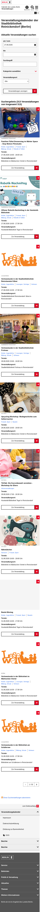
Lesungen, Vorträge (22, 284)
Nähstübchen (6, 550)
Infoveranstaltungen (7, 488)
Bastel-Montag (7, 612)
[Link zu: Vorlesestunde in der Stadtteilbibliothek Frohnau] (20, 329)
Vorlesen (34, 284)
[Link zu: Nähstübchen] (20, 531)
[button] (36, 13)
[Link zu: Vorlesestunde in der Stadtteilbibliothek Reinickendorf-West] (20, 260)
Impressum (7, 818)
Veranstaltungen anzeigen (17, 91)
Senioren (4, 552)
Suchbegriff (7, 60)
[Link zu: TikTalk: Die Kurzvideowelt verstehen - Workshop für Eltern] (20, 464)
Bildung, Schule (6, 149)
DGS (7, 835)
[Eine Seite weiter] (36, 784)
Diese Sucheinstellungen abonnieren (16, 798)
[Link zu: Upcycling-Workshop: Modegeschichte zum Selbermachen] (20, 398)
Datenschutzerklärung (11, 823)
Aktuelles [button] (5, 883)
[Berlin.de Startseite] (6, 2)
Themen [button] (4, 889)
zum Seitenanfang (29, 806)
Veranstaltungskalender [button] (10, 812)
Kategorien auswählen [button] (12, 71)
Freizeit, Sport (20, 147)
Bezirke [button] (4, 841)
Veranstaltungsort (10, 77)
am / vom (6, 41)
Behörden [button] (5, 871)
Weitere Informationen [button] (10, 895)
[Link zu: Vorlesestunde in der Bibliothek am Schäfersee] (20, 726)
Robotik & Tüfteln (19, 149)
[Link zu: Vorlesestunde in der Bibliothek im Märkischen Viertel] (20, 657)
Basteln (15, 422)
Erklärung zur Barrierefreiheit (13, 829)
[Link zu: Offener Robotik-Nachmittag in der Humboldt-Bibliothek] (20, 191)
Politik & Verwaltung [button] (9, 877)
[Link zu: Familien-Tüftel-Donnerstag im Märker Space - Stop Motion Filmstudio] (20, 122)
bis (4, 51)
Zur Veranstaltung (17, 168)
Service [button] (4, 865)
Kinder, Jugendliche (7, 147)
